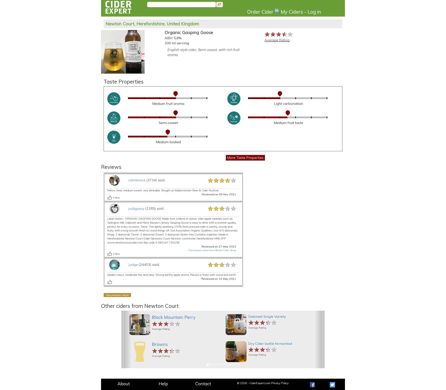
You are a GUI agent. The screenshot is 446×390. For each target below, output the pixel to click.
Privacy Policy (280, 383)
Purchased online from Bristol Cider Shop (212, 250)
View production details (117, 295)
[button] (126, 339)
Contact (203, 383)
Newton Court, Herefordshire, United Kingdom (152, 23)
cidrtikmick (136, 180)
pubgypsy (136, 208)
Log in (314, 12)
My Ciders (292, 12)
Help (163, 383)
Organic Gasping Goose (189, 32)
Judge (133, 264)
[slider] (278, 34)
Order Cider (263, 11)
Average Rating (277, 40)
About (123, 383)
